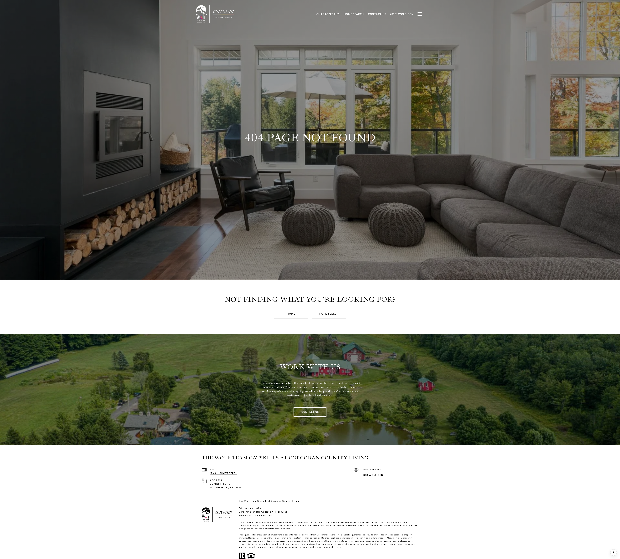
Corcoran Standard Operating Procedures (263, 511)
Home (291, 313)
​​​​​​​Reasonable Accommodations (256, 515)
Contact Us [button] (310, 412)
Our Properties (328, 14)
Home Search (329, 313)
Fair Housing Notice (250, 508)
